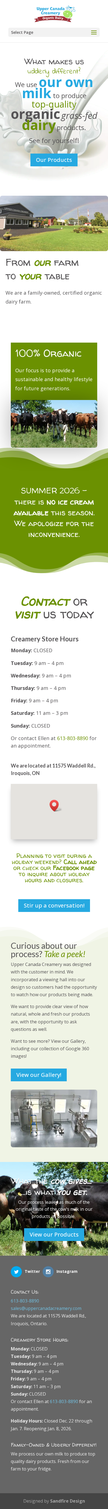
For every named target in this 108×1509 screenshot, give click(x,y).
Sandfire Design (67, 1501)
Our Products (54, 160)
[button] (56, 805)
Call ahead (80, 862)
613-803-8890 (72, 738)
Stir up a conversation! (54, 905)
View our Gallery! (38, 1075)
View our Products (54, 1234)
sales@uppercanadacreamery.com (46, 1308)
